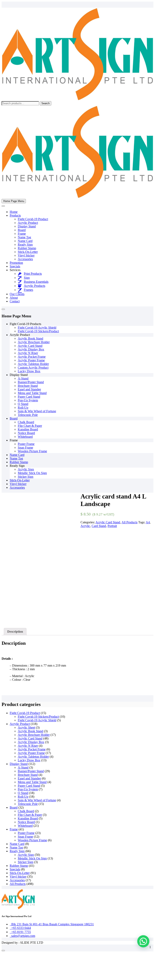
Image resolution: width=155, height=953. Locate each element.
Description (15, 631)
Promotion (16, 262)
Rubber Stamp (27, 248)
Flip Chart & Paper (30, 425)
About (14, 297)
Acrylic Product (28, 222)
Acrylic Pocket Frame (32, 356)
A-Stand (23, 378)
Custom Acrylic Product (33, 367)
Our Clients (17, 294)
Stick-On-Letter (28, 252)
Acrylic (85, 526)
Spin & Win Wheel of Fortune (37, 411)
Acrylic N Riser (28, 353)
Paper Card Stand (29, 396)
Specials (15, 266)
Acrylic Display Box (31, 349)
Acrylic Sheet (26, 727)
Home (14, 212)
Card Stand (99, 526)
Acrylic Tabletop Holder (33, 364)
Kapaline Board (28, 429)
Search (45, 103)
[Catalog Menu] (3, 309)
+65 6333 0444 (20, 928)
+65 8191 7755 (20, 932)
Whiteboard (25, 436)
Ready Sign (25, 244)
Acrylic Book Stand (30, 338)
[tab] (15, 631)
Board (22, 230)
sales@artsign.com (22, 935)
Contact (15, 301)
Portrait (112, 526)
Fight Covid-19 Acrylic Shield (37, 327)
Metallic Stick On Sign (32, 473)
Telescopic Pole (28, 415)
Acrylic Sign (26, 469)
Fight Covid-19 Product (33, 219)
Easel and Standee (29, 389)
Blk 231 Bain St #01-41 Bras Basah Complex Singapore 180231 (52, 924)
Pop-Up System (28, 400)
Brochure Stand (28, 385)
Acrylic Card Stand (30, 345)
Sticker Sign (25, 476)
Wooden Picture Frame (32, 451)
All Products (129, 522)
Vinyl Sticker (26, 255)
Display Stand (27, 226)
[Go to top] (3, 950)
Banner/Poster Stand (31, 382)
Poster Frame (26, 444)
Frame (22, 233)
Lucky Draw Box (29, 371)
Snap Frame (25, 447)
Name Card (25, 241)
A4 (148, 522)
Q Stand (23, 404)
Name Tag (24, 237)
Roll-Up (23, 407)
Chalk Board (26, 422)
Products (15, 215)
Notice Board (26, 433)
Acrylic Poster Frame (31, 360)
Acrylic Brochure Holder (34, 342)
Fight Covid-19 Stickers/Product (38, 331)
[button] (143, 941)
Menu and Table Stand (32, 393)
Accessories (25, 259)
